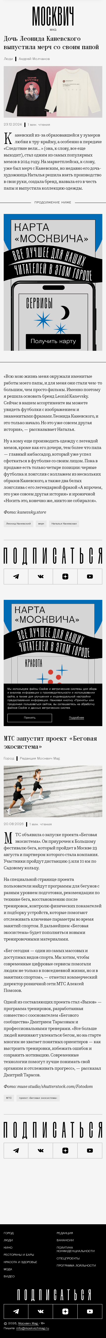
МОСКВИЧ (53, 17)
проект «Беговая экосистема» (38, 1098)
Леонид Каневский (18, 523)
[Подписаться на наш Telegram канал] (16, 576)
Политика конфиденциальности (76, 1249)
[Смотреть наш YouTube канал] (90, 576)
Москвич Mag (28, 1323)
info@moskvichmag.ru (32, 1328)
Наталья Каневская (64, 523)
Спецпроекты (68, 1258)
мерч (41, 523)
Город (9, 759)
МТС (9, 1098)
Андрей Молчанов (34, 59)
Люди (8, 59)
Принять (29, 718)
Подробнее (76, 718)
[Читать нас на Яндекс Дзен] (65, 576)
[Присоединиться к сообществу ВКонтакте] (40, 576)
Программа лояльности (76, 1265)
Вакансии (65, 1240)
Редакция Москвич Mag (40, 759)
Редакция (65, 1233)
